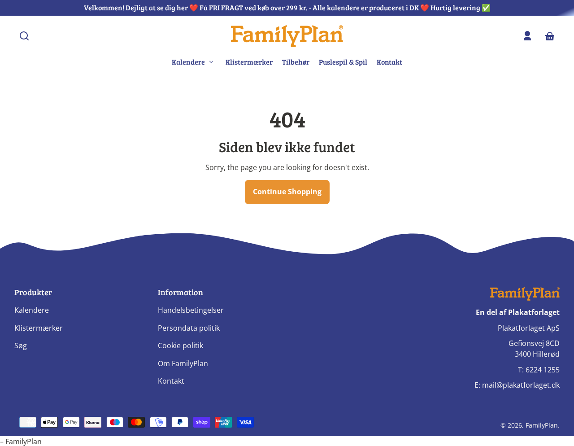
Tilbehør (295, 61)
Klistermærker (249, 61)
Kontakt (389, 61)
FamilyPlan (542, 425)
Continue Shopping (287, 192)
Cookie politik (180, 345)
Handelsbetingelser (191, 310)
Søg (20, 345)
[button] (24, 36)
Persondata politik (189, 328)
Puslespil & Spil (343, 61)
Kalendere (31, 310)
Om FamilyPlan (183, 363)
